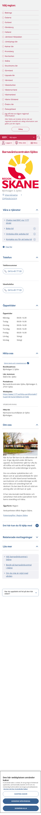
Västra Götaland (11, 99)
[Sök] (39, 137)
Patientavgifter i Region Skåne (15, 515)
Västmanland (10, 95)
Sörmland (9, 70)
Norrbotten (9, 56)
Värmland (9, 80)
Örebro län (9, 104)
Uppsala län (10, 75)
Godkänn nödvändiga (20, 801)
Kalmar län (9, 46)
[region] (20, 792)
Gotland (8, 22)
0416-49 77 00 (15, 271)
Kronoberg (9, 51)
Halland (8, 32)
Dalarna (8, 17)
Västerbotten (10, 85)
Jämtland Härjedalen (13, 37)
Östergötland (10, 109)
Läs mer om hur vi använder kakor (15, 789)
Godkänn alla (21, 808)
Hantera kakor (20, 794)
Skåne (7, 61)
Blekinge (8, 13)
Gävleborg (9, 27)
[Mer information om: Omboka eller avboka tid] (34, 234)
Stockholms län (11, 66)
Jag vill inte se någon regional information (17, 114)
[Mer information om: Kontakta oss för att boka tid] (34, 239)
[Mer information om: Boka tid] (34, 228)
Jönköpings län (11, 42)
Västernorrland (11, 90)
